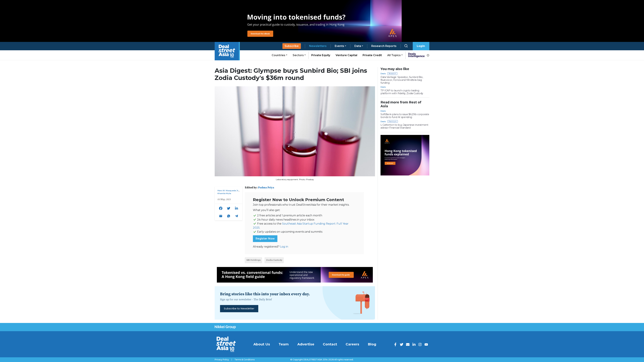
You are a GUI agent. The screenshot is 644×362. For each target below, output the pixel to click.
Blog (372, 344)
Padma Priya (266, 187)
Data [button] (357, 46)
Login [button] (421, 46)
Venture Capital (346, 55)
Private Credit (372, 55)
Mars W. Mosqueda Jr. (228, 190)
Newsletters (318, 46)
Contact (330, 344)
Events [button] (339, 46)
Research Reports (383, 46)
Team (284, 344)
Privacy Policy (222, 360)
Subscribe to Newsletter (239, 308)
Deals (383, 73)
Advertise (305, 344)
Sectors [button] (298, 55)
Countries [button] (278, 55)
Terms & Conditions (244, 360)
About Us (261, 344)
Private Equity (320, 55)
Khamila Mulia (224, 193)
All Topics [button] (394, 55)
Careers (352, 344)
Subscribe (292, 46)
